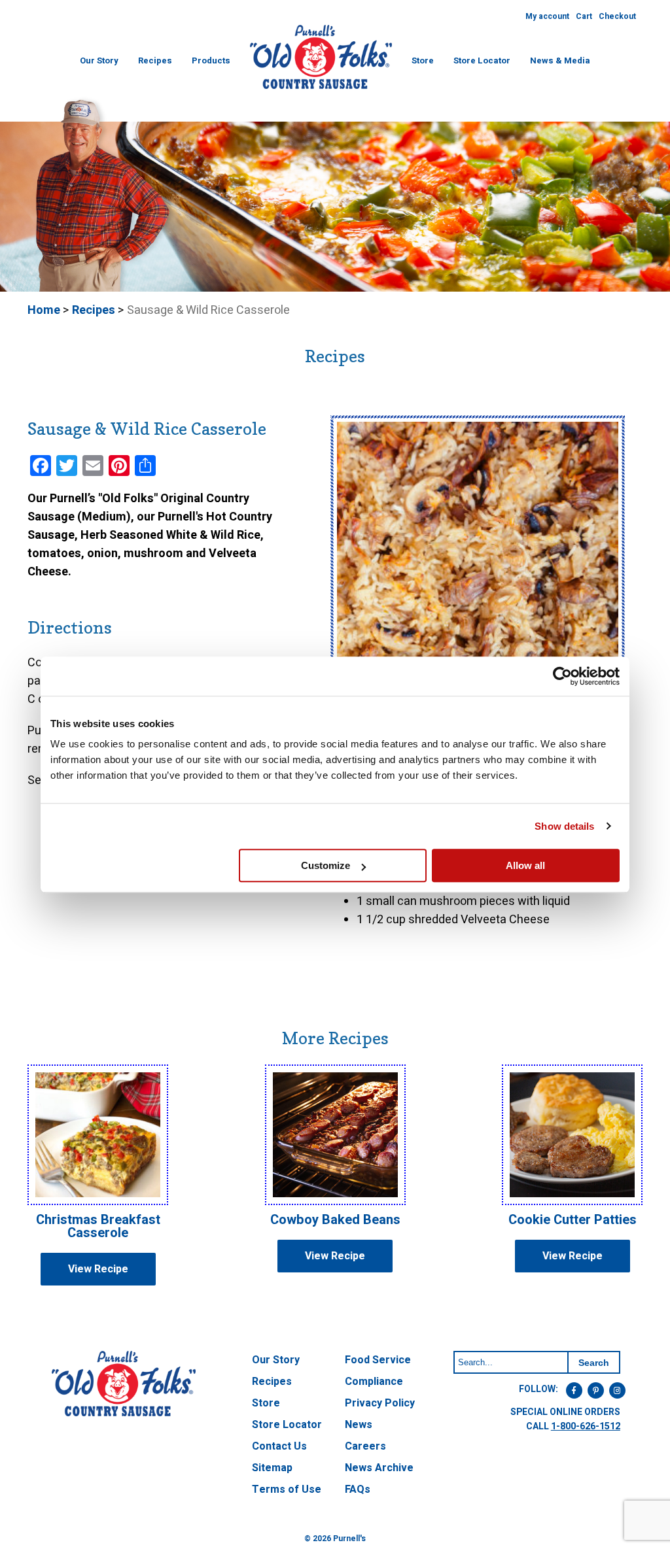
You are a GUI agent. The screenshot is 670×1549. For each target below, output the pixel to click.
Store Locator (481, 60)
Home (43, 310)
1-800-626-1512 (585, 1426)
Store (423, 60)
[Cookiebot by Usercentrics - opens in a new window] (562, 676)
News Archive (379, 1468)
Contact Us (279, 1446)
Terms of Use (286, 1489)
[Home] (321, 87)
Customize (325, 865)
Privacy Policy (380, 1403)
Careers (365, 1446)
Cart (584, 16)
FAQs (357, 1489)
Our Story (99, 60)
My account (547, 16)
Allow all (525, 865)
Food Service (378, 1360)
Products (211, 60)
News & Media (560, 60)
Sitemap (272, 1468)
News (358, 1425)
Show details (564, 826)
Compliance (374, 1381)
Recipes (155, 60)
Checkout (617, 16)
